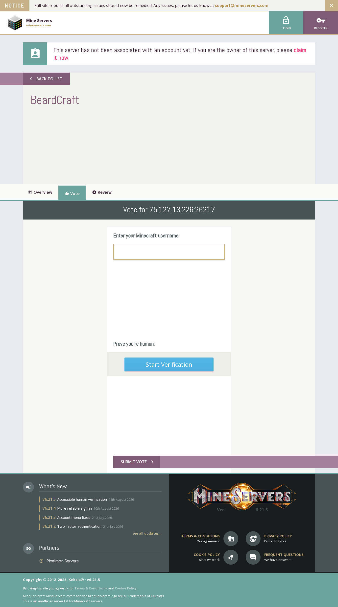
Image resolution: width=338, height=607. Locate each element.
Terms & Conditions (90, 588)
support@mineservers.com (241, 5)
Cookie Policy (126, 588)
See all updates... (147, 533)
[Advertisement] (120, 144)
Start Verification (169, 364)
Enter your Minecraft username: (146, 235)
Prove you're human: (134, 343)
